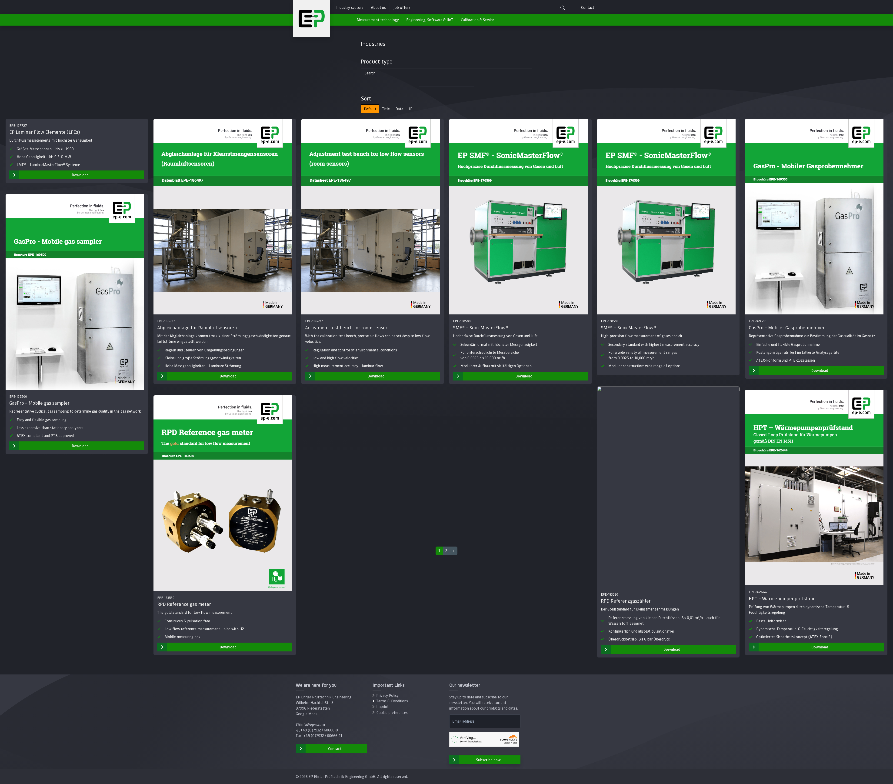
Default (370, 108)
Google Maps (306, 713)
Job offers (401, 7)
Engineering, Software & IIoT (429, 19)
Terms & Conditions (392, 700)
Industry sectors (349, 7)
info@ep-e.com (312, 724)
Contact (587, 7)
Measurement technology (378, 19)
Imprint (382, 706)
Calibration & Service (477, 19)
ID (411, 108)
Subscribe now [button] (488, 759)
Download (80, 174)
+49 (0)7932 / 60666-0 (319, 729)
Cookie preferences (392, 712)
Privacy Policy (387, 695)
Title (386, 108)
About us (378, 7)
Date (399, 108)
